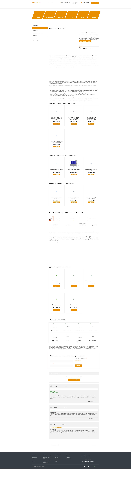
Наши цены (68, 457)
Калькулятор (47, 6)
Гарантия (56, 460)
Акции (56, 461)
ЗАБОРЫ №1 (36, 2)
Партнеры (33, 461)
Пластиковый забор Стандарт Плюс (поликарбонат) (91, 198)
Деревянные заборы (46, 457)
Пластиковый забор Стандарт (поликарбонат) (73, 198)
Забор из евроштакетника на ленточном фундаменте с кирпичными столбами (73, 118)
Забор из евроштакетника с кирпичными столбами (56, 305)
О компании (34, 455)
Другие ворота (35, 25)
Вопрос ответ (57, 457)
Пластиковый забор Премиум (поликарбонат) (56, 198)
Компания (78, 6)
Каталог (44, 454)
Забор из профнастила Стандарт (74, 169)
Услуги (67, 454)
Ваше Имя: (52, 359)
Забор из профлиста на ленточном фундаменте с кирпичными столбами (91, 118)
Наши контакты (68, 458)
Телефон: (52, 363)
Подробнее (56, 123)
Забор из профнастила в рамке (91, 280)
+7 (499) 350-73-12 (86, 2)
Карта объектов (34, 457)
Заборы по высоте (36, 40)
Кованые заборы (46, 462)
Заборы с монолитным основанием (47, 461)
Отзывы (33, 458)
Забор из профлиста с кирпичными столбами (56, 281)
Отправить (78, 365)
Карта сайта (43, 466)
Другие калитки (35, 30)
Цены (54, 6)
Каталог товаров (37, 6)
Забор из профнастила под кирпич (74, 281)
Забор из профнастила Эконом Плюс (91, 170)
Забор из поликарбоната (74, 304)
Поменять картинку (78, 360)
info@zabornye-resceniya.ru (89, 461)
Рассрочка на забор (58, 458)
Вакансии (86, 6)
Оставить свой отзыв (75, 379)
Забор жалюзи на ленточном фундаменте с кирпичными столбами (56, 118)
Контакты (93, 6)
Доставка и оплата (58, 455)
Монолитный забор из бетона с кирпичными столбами (57, 142)
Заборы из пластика (46, 458)
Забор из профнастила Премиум (56, 169)
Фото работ (60, 6)
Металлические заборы (47, 455)
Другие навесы (35, 35)
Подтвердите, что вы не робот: (81, 358)
